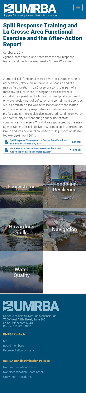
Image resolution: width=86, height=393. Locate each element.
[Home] (29, 10)
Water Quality (22, 272)
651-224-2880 (22, 326)
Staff (6, 340)
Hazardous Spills (21, 229)
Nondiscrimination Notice (19, 367)
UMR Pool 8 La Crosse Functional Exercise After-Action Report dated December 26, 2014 (35, 150)
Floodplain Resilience (64, 186)
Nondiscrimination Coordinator (23, 371)
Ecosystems (22, 186)
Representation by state (18, 350)
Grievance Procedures (17, 376)
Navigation (64, 229)
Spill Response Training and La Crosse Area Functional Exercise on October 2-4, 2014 (38, 142)
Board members (13, 345)
